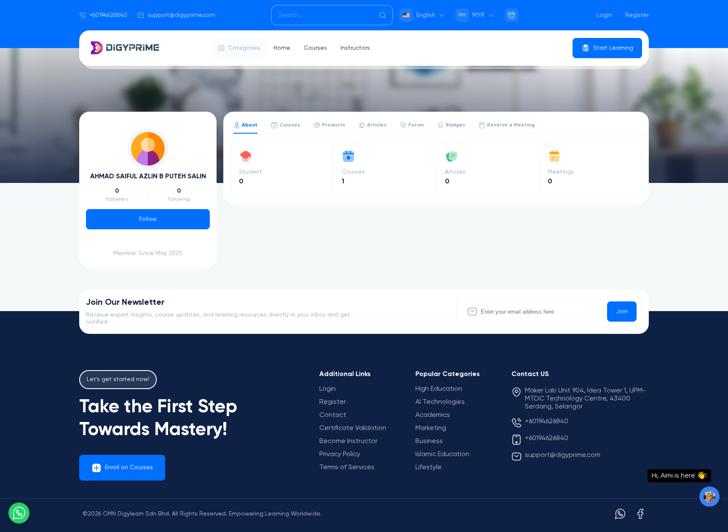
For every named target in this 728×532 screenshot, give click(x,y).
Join (622, 311)
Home (281, 48)
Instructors (355, 48)
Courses (315, 48)
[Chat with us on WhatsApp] (18, 513)
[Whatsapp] (620, 514)
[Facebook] (640, 514)
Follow (148, 219)
